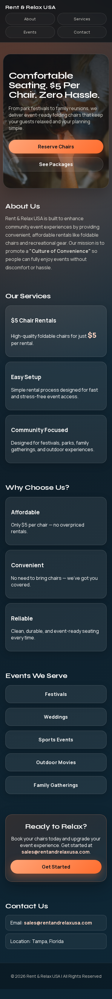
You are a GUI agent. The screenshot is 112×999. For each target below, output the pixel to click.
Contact (82, 32)
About (30, 19)
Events (30, 32)
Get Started (56, 866)
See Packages (56, 164)
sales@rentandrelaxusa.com (56, 852)
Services (82, 19)
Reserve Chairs (56, 146)
